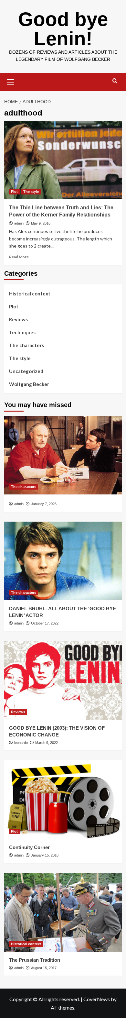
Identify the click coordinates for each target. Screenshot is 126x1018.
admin (19, 223)
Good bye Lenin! (63, 29)
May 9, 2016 (40, 223)
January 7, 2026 (44, 504)
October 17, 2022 (44, 623)
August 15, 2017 (44, 968)
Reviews (18, 319)
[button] (10, 81)
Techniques (22, 332)
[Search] (115, 81)
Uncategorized (26, 371)
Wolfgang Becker (29, 384)
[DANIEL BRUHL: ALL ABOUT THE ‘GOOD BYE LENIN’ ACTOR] (63, 561)
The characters (26, 345)
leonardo (21, 743)
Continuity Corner (29, 847)
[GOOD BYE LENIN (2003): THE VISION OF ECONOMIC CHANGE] (63, 680)
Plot (14, 192)
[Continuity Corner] (63, 799)
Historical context (29, 293)
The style (31, 192)
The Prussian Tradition (34, 960)
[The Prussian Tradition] (63, 912)
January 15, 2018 (44, 855)
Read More (19, 256)
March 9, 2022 (46, 743)
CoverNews (96, 999)
